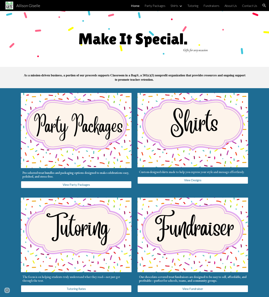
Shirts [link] (174, 5)
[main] (134, 39)
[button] (264, 5)
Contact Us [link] (249, 5)
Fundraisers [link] (211, 5)
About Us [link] (230, 5)
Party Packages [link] (155, 5)
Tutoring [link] (192, 5)
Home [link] (135, 5)
